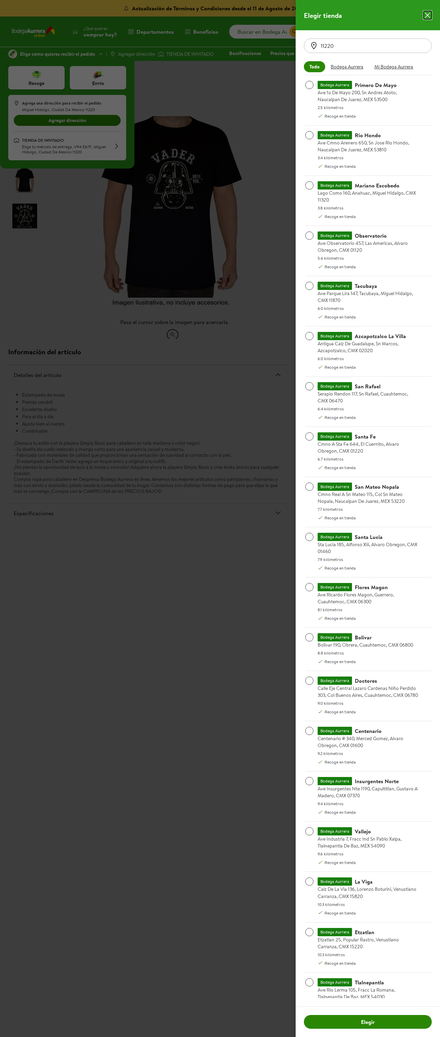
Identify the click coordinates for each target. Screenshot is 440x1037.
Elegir (368, 1022)
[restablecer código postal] (314, 46)
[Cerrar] (428, 15)
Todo (314, 66)
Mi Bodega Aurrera (393, 66)
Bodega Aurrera (347, 66)
